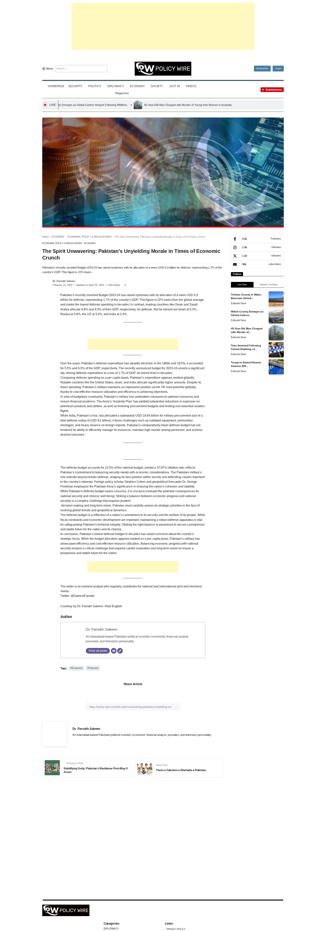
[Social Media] (257, 239)
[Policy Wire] (163, 68)
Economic (77, 668)
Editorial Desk (238, 303)
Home (45, 236)
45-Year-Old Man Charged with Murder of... (246, 330)
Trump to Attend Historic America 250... (246, 364)
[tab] (242, 285)
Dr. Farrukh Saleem (64, 281)
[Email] (114, 651)
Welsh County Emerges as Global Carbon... (247, 313)
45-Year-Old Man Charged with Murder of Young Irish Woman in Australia (134, 104)
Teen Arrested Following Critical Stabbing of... (246, 347)
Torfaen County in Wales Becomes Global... (246, 296)
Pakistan (93, 668)
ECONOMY (58, 236)
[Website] (120, 651)
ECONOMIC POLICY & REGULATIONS (89, 236)
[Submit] (103, 68)
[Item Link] (276, 298)
